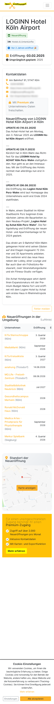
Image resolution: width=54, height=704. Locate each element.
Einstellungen (10, 698)
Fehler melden (42, 308)
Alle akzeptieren (36, 698)
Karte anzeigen (27, 487)
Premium (23, 102)
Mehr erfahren (16, 550)
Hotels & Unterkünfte (23, 41)
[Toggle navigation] (47, 5)
